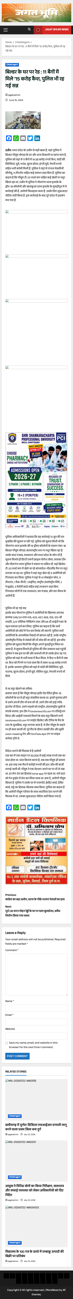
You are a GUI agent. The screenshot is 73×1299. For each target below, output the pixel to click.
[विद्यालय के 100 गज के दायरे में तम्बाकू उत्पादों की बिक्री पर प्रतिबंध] (36, 1226)
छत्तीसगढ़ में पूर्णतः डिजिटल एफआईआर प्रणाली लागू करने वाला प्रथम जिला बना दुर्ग (36, 1127)
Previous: (35, 897)
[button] (5, 30)
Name (9, 1001)
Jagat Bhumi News (57, 29)
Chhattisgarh (12, 65)
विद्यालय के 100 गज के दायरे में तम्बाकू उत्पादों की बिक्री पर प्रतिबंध (34, 1254)
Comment (11, 950)
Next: (32, 911)
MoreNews (52, 1290)
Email (9, 1015)
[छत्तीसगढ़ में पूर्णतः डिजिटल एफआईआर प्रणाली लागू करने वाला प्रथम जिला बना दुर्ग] (36, 1100)
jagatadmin (14, 95)
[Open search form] (29, 30)
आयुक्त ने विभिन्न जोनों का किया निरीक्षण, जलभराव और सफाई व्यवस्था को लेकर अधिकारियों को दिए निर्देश (34, 1191)
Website (10, 1029)
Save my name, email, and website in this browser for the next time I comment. (33, 1045)
